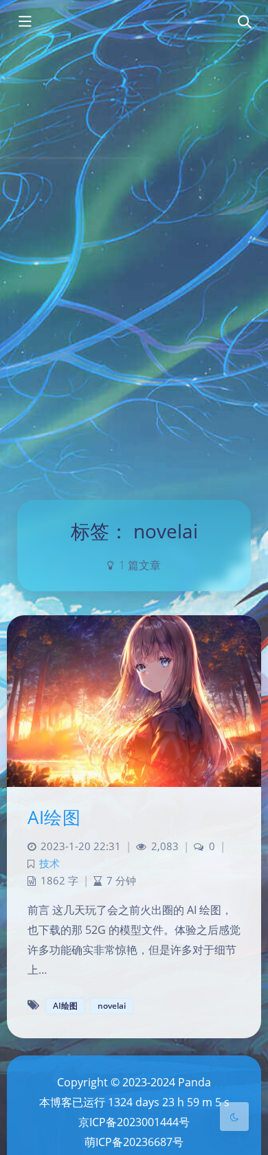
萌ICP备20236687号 (134, 1142)
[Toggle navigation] (244, 22)
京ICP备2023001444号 (134, 1122)
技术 (49, 863)
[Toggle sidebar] (24, 22)
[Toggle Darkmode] (234, 1116)
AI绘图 (53, 817)
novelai (112, 1005)
